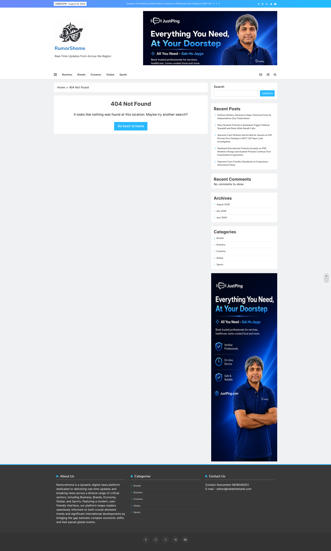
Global (110, 74)
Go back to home (131, 126)
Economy (96, 74)
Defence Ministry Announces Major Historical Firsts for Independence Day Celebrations (244, 117)
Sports (123, 74)
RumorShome (70, 48)
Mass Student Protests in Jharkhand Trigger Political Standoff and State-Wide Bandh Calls (243, 127)
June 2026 (222, 217)
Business (67, 74)
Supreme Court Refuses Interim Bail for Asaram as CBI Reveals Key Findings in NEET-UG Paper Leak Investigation (169, 3)
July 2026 (221, 211)
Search (219, 87)
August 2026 (223, 204)
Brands (81, 74)
